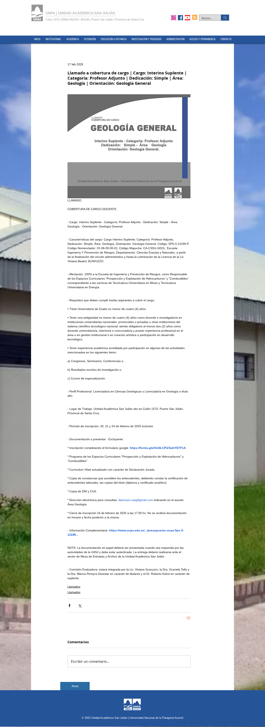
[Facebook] (180, 17)
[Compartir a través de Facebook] (69, 605)
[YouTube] (187, 17)
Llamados (73, 586)
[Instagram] (173, 17)
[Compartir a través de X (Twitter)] (80, 605)
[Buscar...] (225, 17)
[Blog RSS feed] (194, 17)
